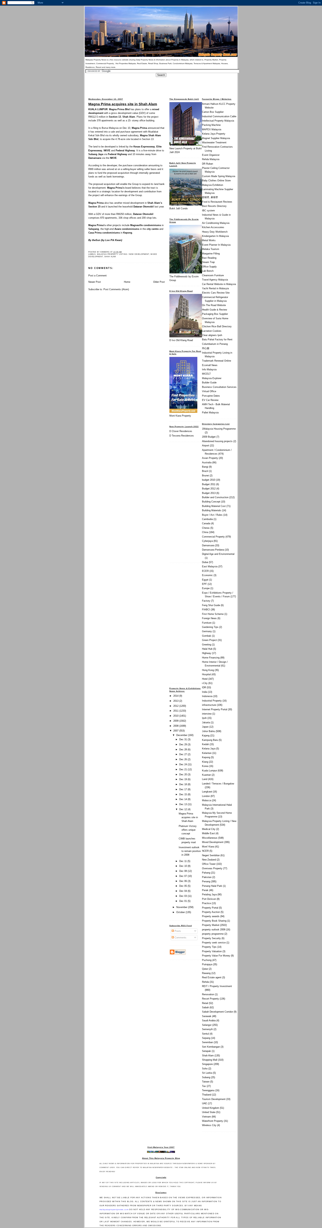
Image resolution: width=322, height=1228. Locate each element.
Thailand (206, 1094)
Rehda (205, 981)
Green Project (209, 640)
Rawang (206, 973)
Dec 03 (183, 896)
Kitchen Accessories (213, 227)
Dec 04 (183, 891)
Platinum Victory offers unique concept (188, 830)
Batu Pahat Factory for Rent (217, 339)
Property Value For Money (216, 955)
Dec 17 (183, 789)
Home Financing (211, 657)
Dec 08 (183, 871)
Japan (205, 726)
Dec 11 (183, 861)
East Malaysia (209, 566)
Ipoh (204, 718)
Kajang (205, 735)
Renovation (208, 994)
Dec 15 (183, 794)
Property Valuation (212, 951)
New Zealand (209, 859)
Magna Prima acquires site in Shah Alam (122, 104)
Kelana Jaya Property (213, 133)
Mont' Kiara (208, 846)
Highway (206, 653)
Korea (205, 766)
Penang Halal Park (212, 886)
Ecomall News (209, 365)
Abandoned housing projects (217, 441)
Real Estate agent (211, 977)
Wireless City (209, 1125)
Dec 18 (183, 784)
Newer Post (94, 281)
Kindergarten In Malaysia (215, 236)
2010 (176, 715)
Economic (207, 575)
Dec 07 (183, 876)
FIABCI (206, 609)
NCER (205, 850)
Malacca (206, 800)
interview (206, 713)
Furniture (206, 622)
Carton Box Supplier (213, 112)
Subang (206, 1077)
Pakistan (206, 877)
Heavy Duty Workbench (215, 231)
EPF (204, 584)
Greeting (206, 644)
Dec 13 (183, 804)
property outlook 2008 (213, 929)
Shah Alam (110, 257)
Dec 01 (183, 901)
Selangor (206, 1025)
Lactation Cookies (211, 331)
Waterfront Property (212, 1121)
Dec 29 (183, 744)
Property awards (211, 916)
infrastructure (209, 705)
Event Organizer (211, 155)
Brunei (205, 475)
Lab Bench (208, 270)
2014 (176, 695)
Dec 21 (183, 769)
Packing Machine (211, 125)
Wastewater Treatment (214, 142)
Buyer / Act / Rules (212, 514)
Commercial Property (213, 536)
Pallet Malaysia (210, 412)
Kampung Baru (210, 740)
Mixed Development (212, 842)
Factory (206, 600)
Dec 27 (183, 754)
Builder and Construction (215, 497)
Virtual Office (209, 391)
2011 (176, 710)
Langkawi (207, 791)
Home (127, 281)
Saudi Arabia (209, 1020)
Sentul (205, 1033)
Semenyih (207, 1029)
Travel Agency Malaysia (215, 279)
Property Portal (210, 907)
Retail (205, 1003)
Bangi (205, 466)
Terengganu (208, 1090)
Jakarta (206, 722)
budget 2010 (208, 479)
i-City (205, 683)
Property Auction (211, 912)
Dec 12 (183, 809)
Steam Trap (208, 262)
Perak (205, 890)
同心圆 (205, 348)
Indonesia (207, 696)
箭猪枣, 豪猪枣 (210, 197)
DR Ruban (207, 163)
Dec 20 (183, 774)
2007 (176, 730)
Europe (206, 588)
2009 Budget (209, 436)
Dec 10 (183, 866)
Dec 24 (183, 764)
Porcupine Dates (211, 395)
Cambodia (207, 519)
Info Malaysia (209, 369)
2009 (176, 720)
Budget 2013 (209, 493)
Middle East (208, 833)
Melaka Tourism (210, 249)
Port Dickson (209, 899)
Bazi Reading (209, 257)
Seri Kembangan (211, 1046)
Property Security (211, 938)
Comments (180, 937)
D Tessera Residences (181, 435)
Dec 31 (183, 739)
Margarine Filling (211, 253)
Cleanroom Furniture (213, 275)
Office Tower (209, 864)
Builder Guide (209, 382)
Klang (205, 761)
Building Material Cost (214, 506)
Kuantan (206, 774)
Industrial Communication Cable (219, 116)
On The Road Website (214, 305)
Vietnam (206, 1116)
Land (204, 779)
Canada (206, 523)
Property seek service (214, 942)
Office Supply (209, 266)
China (205, 532)
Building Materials (211, 510)
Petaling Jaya (209, 894)
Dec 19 (183, 779)
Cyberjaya (207, 541)
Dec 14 (183, 799)
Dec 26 (183, 759)
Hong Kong (208, 670)
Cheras (206, 527)
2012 (176, 705)
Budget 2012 (209, 488)
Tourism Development (213, 1099)
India (204, 692)
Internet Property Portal (214, 709)
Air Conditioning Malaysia (215, 223)
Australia (206, 462)
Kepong (206, 757)
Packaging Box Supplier (215, 314)
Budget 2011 (208, 484)
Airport (205, 445)
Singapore (207, 1064)
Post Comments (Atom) (116, 289)
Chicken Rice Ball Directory (217, 326)
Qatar (205, 968)
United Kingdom (210, 1107)
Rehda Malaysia (210, 159)
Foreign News (209, 618)
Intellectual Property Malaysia (218, 120)
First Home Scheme (213, 614)
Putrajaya (207, 964)
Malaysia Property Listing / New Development (123, 254)
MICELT (206, 373)
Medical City (208, 829)
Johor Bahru (208, 731)
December (182, 735)
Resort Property (210, 998)
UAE (204, 1103)
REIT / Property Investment (217, 986)
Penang (206, 881)
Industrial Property (212, 700)
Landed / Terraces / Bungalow (218, 783)
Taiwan (205, 1081)
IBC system (208, 210)
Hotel (205, 678)
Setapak (206, 1051)
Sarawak (206, 1016)
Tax (204, 1086)
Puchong (206, 960)
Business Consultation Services (219, 387)
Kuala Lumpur (209, 770)
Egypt (205, 579)
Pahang (206, 872)
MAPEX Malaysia (211, 129)
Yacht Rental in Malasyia (215, 288)
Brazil (205, 471)
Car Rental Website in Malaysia (219, 284)
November (182, 907)
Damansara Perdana (213, 549)
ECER (205, 571)
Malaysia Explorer (211, 378)
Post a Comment (97, 275)
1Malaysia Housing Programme (219, 428)
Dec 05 (183, 886)
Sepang (206, 1038)
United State (208, 1112)
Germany (207, 631)
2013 (176, 700)
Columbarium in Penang (215, 344)
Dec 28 (183, 749)
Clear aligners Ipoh (212, 335)
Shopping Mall (209, 1059)
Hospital (206, 674)
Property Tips (209, 946)
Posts (177, 931)
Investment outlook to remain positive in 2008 (190, 851)
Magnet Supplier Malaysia (216, 138)
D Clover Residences (180, 431)
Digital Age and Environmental (218, 554)
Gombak (206, 635)
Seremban (207, 1042)
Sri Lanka (207, 1072)
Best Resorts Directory (214, 206)
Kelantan (206, 753)
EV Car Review (210, 400)
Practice (206, 903)
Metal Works (209, 240)
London (206, 796)
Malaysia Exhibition (212, 185)
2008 (176, 725)
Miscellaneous (209, 837)
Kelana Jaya (208, 748)
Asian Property (210, 458)
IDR (204, 687)
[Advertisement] (161, 85)
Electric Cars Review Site (216, 292)
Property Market (210, 925)
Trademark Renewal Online (216, 360)
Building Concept (211, 501)
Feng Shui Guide (211, 605)
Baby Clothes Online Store (216, 180)
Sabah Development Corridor (217, 1011)
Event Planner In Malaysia (216, 244)
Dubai (205, 562)
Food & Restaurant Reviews (217, 201)
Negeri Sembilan (211, 855)
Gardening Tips (210, 627)
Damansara (208, 545)
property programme (213, 933)
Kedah (205, 744)
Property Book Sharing (214, 920)
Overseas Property (212, 868)
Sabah (205, 1007)
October (181, 912)
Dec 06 (183, 881)
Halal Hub (207, 648)
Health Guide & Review (214, 309)
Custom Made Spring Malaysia (218, 176)
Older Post (159, 281)
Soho (205, 1068)
